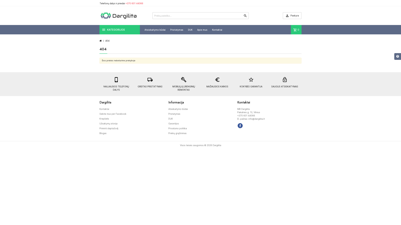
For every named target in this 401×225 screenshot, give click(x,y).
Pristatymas (176, 29)
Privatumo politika (177, 128)
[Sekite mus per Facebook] (240, 125)
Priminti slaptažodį (108, 128)
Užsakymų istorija (108, 123)
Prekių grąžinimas (177, 133)
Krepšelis (104, 118)
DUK (190, 29)
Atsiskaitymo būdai (155, 29)
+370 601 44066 (134, 3)
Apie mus (202, 29)
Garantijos (173, 123)
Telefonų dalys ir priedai (121, 3)
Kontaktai (217, 29)
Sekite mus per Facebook (112, 113)
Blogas (103, 133)
